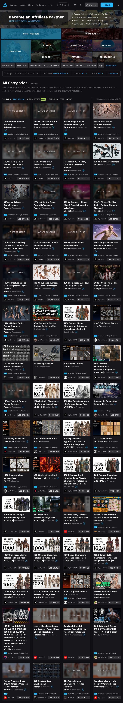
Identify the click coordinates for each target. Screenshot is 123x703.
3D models (22, 65)
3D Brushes (35, 65)
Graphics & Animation (86, 65)
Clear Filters (113, 73)
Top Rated (53, 99)
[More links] (118, 4)
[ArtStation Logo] (5, 5)
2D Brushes (67, 65)
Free (62, 99)
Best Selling (19, 99)
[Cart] (75, 4)
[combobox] (63, 5)
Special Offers (36, 99)
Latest (69, 99)
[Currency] (80, 4)
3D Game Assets (51, 65)
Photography (8, 65)
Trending (6, 99)
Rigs (101, 65)
